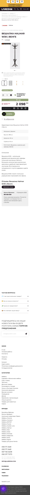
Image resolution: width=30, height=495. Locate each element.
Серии (4, 404)
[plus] (11, 95)
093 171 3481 (6, 447)
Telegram (5, 475)
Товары (12, 13)
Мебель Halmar (7, 428)
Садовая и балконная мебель (11, 378)
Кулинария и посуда (8, 386)
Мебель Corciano (7, 420)
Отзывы (4, 359)
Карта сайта (5, 364)
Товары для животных (9, 402)
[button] (15, 70)
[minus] (3, 95)
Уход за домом (6, 400)
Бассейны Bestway (8, 412)
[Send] (26, 334)
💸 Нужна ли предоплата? (10, 306)
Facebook (5, 466)
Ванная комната (7, 392)
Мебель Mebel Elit (7, 435)
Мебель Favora (6, 424)
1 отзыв (7, 40)
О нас (3, 350)
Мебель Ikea (6, 430)
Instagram (5, 469)
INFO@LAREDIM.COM (9, 461)
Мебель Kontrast (7, 433)
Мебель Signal (6, 439)
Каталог (4, 362)
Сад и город (6, 380)
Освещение (5, 394)
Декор (4, 396)
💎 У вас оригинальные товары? (12, 296)
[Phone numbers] (18, 9)
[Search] (15, 9)
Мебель (4, 376)
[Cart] (21, 9)
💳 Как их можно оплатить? (10, 301)
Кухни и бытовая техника (10, 388)
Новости (4, 357)
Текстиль (4, 382)
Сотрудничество (7, 368)
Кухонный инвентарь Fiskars (11, 416)
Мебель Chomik (7, 418)
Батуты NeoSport (7, 414)
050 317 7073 (7, 454)
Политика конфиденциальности (12, 366)
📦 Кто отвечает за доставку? (10, 310)
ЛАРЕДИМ (5, 13)
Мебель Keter (6, 432)
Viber (3, 472)
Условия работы (7, 351)
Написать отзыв (8, 187)
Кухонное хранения (8, 390)
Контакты (5, 353)
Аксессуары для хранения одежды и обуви (14, 16)
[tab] (15, 296)
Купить (9, 114)
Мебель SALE (6, 437)
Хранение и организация (9, 15)
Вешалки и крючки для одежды (11, 18)
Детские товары (7, 384)
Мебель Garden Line (8, 426)
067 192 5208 (7, 452)
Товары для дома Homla (9, 441)
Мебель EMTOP (7, 422)
